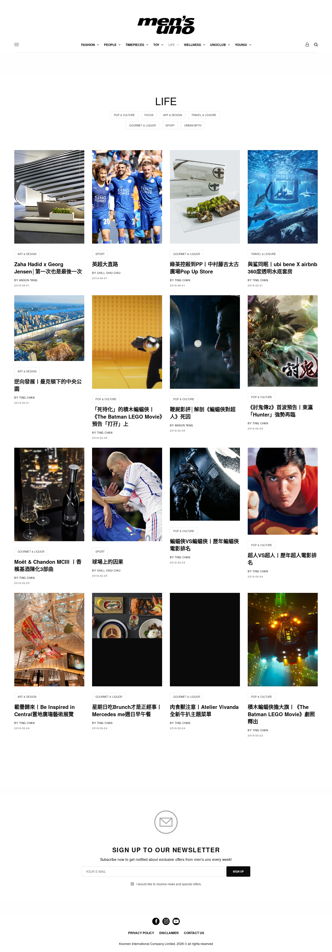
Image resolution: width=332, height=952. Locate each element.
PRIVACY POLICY (141, 932)
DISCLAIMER (169, 932)
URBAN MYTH (192, 125)
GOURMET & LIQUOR (142, 125)
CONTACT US (194, 932)
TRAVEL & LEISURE (203, 115)
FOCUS (149, 115)
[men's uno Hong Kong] (166, 25)
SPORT (170, 125)
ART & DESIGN (172, 115)
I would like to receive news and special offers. (169, 884)
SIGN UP (238, 871)
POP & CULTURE (124, 115)
